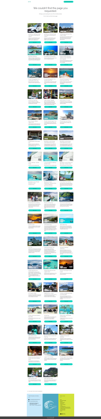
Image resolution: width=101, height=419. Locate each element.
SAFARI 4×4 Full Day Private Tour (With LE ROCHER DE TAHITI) (50, 35)
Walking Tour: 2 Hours (49, 293)
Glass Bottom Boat (32, 335)
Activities (61, 401)
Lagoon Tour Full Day (48, 357)
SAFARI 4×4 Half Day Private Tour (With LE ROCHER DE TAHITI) (34, 35)
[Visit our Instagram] (62, 414)
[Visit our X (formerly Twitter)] (64, 414)
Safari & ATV (62, 403)
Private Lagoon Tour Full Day (66, 357)
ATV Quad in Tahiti (32, 293)
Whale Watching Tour (33, 270)
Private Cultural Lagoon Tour (50, 121)
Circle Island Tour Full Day (65, 181)
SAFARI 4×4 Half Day (32, 100)
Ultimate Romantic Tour (49, 247)
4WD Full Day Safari (32, 378)
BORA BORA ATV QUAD (65, 100)
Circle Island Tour (48, 224)
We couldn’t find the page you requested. (36, 391)
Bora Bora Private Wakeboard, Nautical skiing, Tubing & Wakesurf (50, 183)
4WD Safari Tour (63, 224)
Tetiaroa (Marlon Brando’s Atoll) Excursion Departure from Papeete (65, 58)
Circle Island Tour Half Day (34, 202)
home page (54, 16)
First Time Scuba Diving (65, 202)
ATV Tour (30, 247)
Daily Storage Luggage (49, 100)
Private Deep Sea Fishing (65, 121)
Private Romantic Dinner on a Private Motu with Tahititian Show (34, 358)
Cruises (61, 405)
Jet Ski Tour (46, 315)
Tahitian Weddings (62, 404)
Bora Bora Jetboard (32, 56)
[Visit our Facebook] (61, 414)
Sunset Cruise (31, 224)
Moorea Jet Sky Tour (48, 202)
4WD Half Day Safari (48, 378)
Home (61, 399)
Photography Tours (62, 406)
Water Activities (62, 402)
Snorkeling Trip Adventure (49, 56)
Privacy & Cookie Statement (50, 418)
